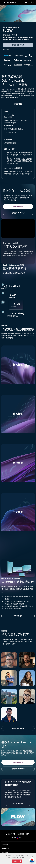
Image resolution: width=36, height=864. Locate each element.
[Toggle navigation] (26, 2)
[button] (18, 369)
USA (15, 861)
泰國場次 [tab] (18, 104)
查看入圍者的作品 (18, 45)
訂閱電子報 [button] (17, 206)
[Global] (32, 2)
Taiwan (21, 838)
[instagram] (28, 834)
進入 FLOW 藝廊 (18, 803)
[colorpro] (11, 834)
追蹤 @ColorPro (17, 213)
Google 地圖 (8, 117)
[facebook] (26, 834)
